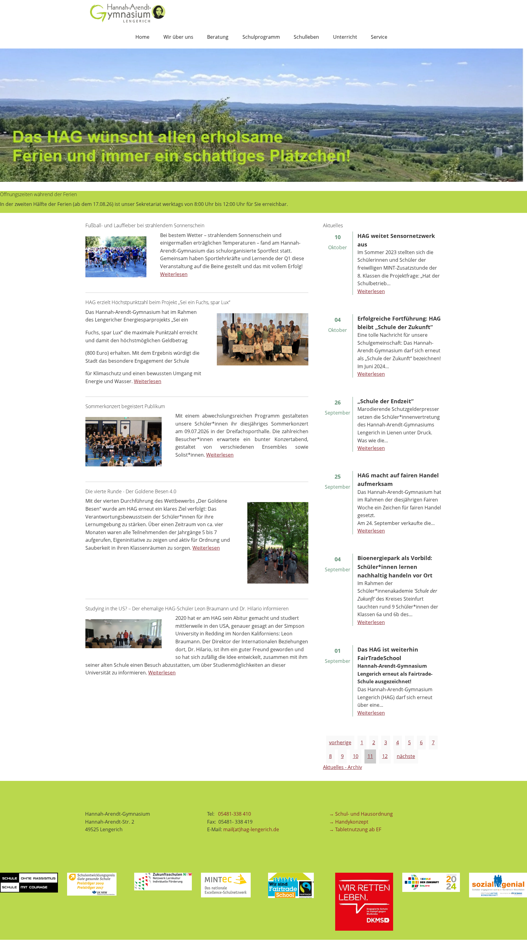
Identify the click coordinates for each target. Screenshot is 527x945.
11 (370, 756)
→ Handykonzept (348, 821)
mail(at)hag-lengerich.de (251, 829)
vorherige (340, 742)
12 (385, 756)
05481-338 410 (235, 813)
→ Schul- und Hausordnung (361, 813)
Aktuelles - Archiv (342, 767)
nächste (406, 756)
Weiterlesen (174, 274)
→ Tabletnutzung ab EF (355, 829)
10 (355, 756)
